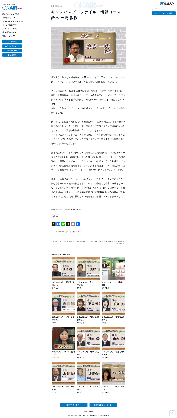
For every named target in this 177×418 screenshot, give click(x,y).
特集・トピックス (9, 36)
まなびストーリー (9, 18)
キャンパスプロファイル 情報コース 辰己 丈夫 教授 (69, 241)
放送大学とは (12, 42)
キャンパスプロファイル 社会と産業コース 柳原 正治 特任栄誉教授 (107, 242)
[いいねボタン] (53, 216)
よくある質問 (12, 55)
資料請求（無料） (73, 405)
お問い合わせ (88, 411)
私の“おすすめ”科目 (11, 14)
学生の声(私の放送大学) (12, 21)
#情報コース (75, 232)
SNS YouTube (12, 50)
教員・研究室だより (10, 32)
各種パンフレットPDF (103, 405)
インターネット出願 (163, 13)
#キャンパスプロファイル (60, 232)
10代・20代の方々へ (12, 46)
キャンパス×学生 (9, 25)
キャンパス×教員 (9, 28)
